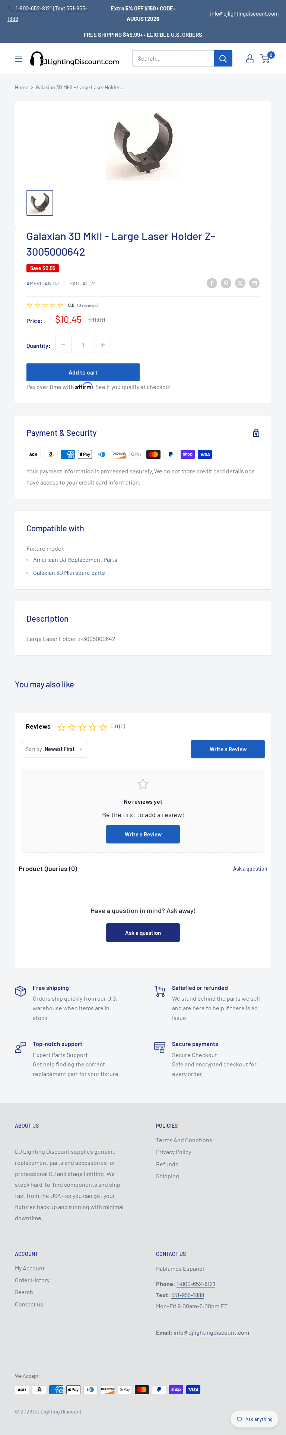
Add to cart (83, 372)
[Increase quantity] (103, 345)
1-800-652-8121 (34, 8)
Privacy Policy (173, 1151)
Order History (32, 1279)
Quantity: (38, 345)
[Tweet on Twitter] (240, 282)
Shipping (167, 1175)
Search (24, 1291)
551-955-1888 (187, 1294)
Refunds (167, 1163)
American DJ (42, 283)
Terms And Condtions (184, 1139)
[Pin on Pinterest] (226, 282)
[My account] (250, 58)
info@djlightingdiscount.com (244, 13)
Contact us (29, 1304)
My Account (30, 1268)
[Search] (223, 58)
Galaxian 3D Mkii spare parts (69, 572)
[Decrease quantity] (63, 345)
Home (21, 87)
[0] (265, 58)
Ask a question (250, 868)
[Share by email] (254, 282)
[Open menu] (18, 59)
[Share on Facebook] (212, 282)
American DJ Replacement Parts (75, 559)
